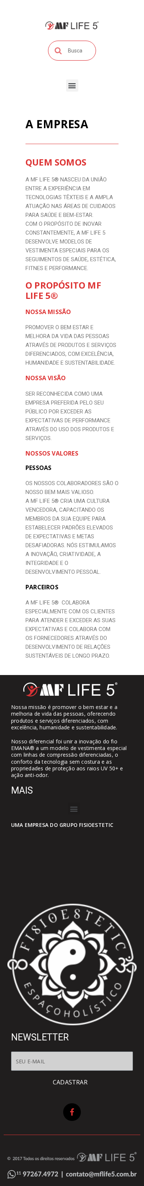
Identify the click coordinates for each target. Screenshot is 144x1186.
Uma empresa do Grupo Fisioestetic (62, 824)
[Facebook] (72, 1112)
